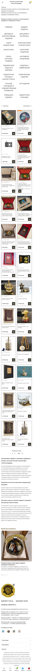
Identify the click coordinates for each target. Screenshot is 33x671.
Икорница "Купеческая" (22, 298)
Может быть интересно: (8, 528)
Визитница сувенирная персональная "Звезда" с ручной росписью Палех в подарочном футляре (24, 185)
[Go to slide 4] (7, 180)
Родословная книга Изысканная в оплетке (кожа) (8, 327)
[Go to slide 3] (5, 180)
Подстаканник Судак (6, 355)
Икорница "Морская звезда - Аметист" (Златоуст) (7, 299)
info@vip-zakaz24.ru (8, 605)
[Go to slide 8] (15, 180)
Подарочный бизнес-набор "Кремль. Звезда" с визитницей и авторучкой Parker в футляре (24, 214)
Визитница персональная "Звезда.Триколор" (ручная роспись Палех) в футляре (7, 214)
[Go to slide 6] (11, 180)
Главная (3, 7)
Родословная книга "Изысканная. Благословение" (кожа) (8, 439)
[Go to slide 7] (13, 180)
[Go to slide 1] (19, 152)
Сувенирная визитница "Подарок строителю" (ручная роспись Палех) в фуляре (8, 242)
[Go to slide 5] (9, 180)
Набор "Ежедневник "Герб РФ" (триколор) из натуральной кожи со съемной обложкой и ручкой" (24, 242)
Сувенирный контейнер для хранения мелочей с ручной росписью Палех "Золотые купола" (23, 129)
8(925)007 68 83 (22, 601)
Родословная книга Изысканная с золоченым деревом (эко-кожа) (8, 411)
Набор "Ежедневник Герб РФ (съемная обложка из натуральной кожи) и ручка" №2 (8, 271)
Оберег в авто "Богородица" (23, 354)
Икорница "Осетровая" (22, 411)
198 (19, 453)
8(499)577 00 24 (7, 601)
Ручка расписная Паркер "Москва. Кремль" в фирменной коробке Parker (8, 185)
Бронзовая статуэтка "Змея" (23, 383)
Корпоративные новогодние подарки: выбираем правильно (13, 563)
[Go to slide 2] (3, 180)
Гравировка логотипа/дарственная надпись (6, 157)
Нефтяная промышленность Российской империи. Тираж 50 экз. (24, 271)
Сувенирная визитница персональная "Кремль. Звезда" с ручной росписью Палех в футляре (24, 157)
